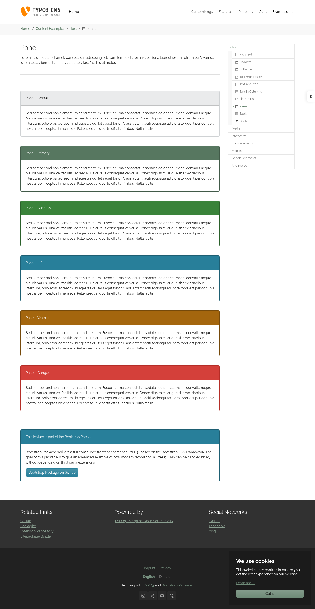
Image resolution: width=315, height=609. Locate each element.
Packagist (28, 526)
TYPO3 (148, 585)
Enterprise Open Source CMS (144, 521)
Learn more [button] (245, 583)
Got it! (270, 594)
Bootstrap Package (177, 585)
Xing (212, 531)
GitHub (25, 521)
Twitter (214, 521)
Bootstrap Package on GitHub (52, 472)
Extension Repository (37, 531)
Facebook (217, 526)
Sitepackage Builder (36, 536)
